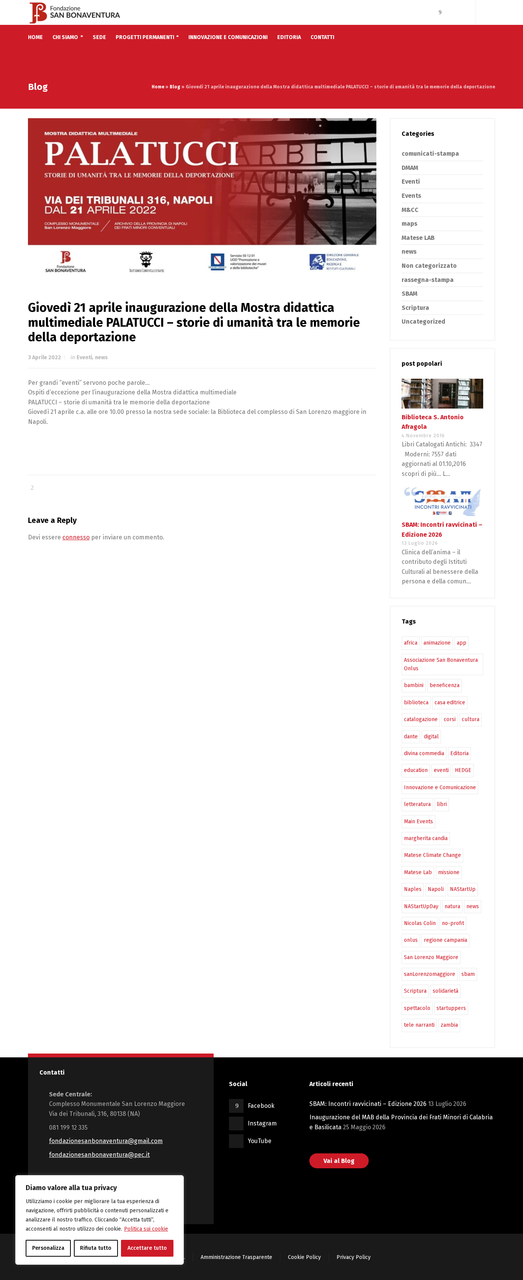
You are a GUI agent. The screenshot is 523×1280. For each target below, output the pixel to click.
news (101, 357)
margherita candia (426, 838)
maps (409, 223)
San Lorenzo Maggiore (431, 957)
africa (410, 643)
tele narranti (419, 1025)
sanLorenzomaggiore (429, 974)
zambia (449, 1025)
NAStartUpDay (421, 906)
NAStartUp (463, 889)
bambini (413, 685)
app (461, 643)
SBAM (409, 293)
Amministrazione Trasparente (236, 1257)
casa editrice (450, 702)
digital (431, 736)
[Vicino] (175, 1181)
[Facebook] (440, 12)
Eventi (84, 357)
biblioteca (416, 702)
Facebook (261, 1105)
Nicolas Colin (420, 923)
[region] (99, 1220)
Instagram (262, 1123)
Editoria (459, 753)
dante (411, 736)
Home (158, 87)
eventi (441, 770)
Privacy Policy (354, 1257)
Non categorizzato (429, 265)
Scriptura (415, 307)
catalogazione (421, 719)
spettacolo (417, 1008)
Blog (175, 87)
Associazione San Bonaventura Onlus (441, 664)
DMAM (410, 167)
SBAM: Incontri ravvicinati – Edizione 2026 (368, 1103)
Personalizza (48, 1248)
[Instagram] (450, 12)
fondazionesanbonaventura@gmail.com (106, 1141)
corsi (450, 719)
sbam (468, 974)
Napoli (436, 889)
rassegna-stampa (428, 279)
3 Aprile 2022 (44, 357)
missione (448, 872)
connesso (76, 537)
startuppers (451, 1008)
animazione (437, 643)
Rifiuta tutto (95, 1248)
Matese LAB (418, 237)
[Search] (490, 12)
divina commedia (424, 753)
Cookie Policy (304, 1257)
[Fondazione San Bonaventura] (74, 12)
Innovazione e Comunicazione (440, 787)
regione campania (445, 940)
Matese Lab (418, 872)
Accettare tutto (147, 1248)
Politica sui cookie (146, 1229)
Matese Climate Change (432, 855)
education (416, 770)
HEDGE (463, 770)
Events (411, 195)
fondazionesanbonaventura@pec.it (99, 1154)
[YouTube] (461, 12)
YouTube (259, 1141)
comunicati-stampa (430, 153)
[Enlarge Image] (202, 196)
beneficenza (444, 685)
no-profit (453, 923)
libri (442, 804)
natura (452, 906)
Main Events (418, 821)
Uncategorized (423, 321)
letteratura (417, 804)
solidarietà (445, 991)
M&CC (410, 209)
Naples (413, 889)
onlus (411, 940)
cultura (470, 719)
